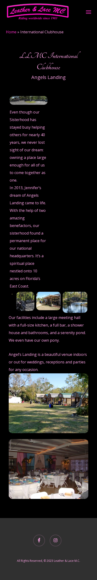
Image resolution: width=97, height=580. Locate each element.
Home (11, 32)
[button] (88, 11)
